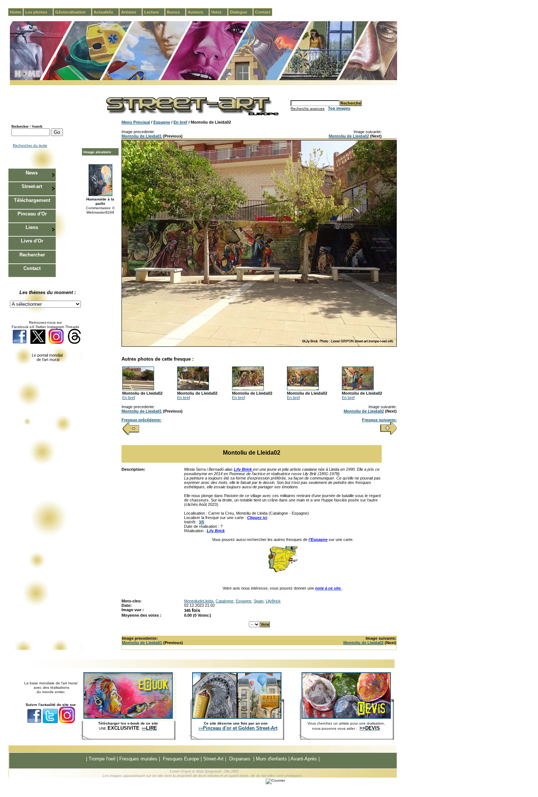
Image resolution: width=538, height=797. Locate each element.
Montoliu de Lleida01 (142, 136)
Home (15, 12)
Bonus (176, 12)
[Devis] (346, 717)
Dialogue (241, 12)
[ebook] (128, 717)
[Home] (203, 79)
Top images (339, 108)
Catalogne (224, 601)
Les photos (39, 12)
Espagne (161, 122)
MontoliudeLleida (198, 601)
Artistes (131, 12)
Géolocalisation (73, 12)
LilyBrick (273, 601)
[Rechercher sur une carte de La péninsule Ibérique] (283, 571)
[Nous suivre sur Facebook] (19, 343)
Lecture (154, 12)
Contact (262, 12)
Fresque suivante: (379, 420)
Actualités (106, 12)
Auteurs (198, 12)
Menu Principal (136, 122)
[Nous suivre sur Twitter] (37, 343)
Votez (219, 12)
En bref (180, 122)
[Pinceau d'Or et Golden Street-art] (236, 717)
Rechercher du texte (30, 145)
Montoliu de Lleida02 (349, 136)
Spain (259, 601)
